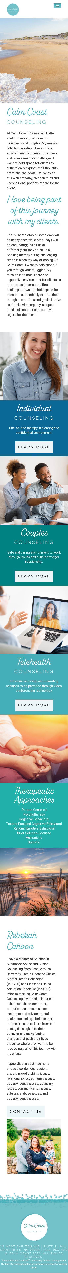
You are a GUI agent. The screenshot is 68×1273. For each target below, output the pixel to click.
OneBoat (24, 1260)
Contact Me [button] (26, 1111)
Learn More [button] (34, 447)
